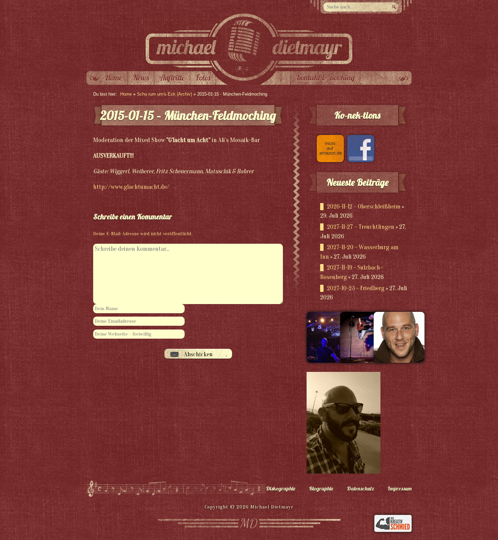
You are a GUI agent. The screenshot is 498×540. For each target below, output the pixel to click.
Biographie (321, 488)
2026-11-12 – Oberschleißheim (363, 206)
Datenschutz (360, 488)
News (141, 78)
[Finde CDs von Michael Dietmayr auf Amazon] (328, 160)
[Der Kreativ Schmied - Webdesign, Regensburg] (393, 530)
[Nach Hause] (249, 69)
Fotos (202, 78)
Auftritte (172, 78)
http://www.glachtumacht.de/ (131, 187)
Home (113, 78)
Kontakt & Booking (325, 78)
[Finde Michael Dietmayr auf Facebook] (359, 160)
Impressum (400, 488)
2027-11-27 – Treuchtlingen (360, 227)
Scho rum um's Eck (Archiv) (164, 94)
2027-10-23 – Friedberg (356, 288)
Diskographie (280, 488)
